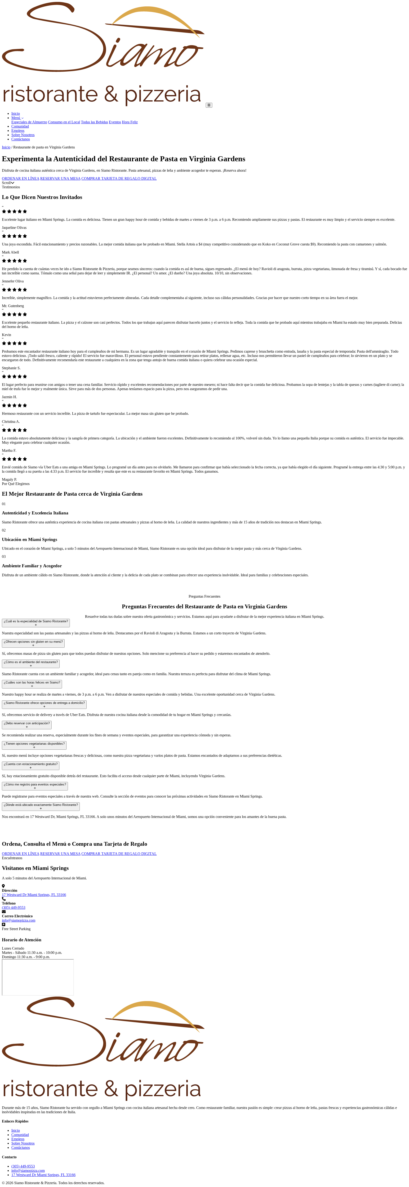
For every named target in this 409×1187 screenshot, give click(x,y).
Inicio (15, 113)
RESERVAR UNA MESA (60, 178)
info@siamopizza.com (18, 920)
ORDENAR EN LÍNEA (20, 178)
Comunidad (20, 126)
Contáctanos (20, 139)
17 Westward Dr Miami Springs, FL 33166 (34, 895)
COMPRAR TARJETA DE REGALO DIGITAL (119, 178)
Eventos (115, 122)
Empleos (17, 131)
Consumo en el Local (64, 122)
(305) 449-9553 (13, 907)
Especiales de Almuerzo (29, 122)
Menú (16, 118)
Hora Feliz (130, 122)
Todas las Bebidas (94, 122)
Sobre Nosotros (23, 135)
